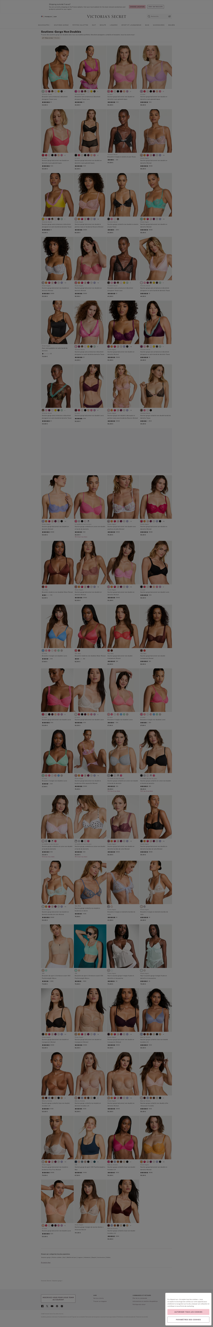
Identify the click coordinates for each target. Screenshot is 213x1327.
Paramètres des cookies (188, 1320)
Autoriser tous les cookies (188, 1312)
